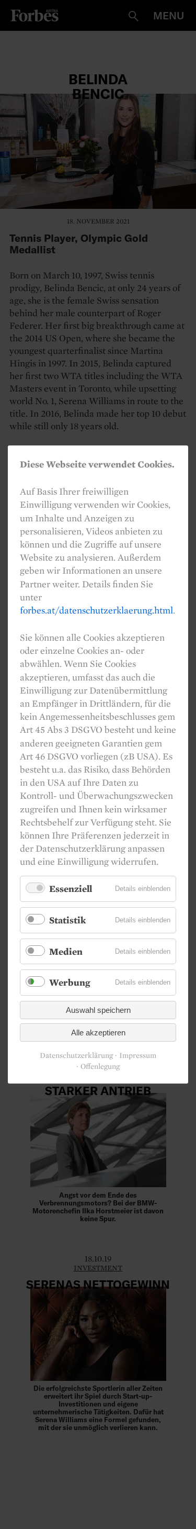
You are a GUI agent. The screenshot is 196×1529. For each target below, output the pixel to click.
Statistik (67, 920)
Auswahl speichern (98, 1010)
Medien (66, 951)
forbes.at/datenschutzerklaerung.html (96, 610)
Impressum (137, 1055)
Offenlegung (100, 1066)
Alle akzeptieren (98, 1032)
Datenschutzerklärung (76, 1055)
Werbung (69, 982)
